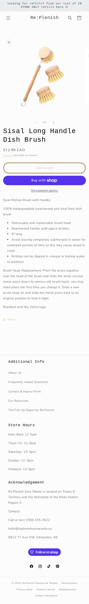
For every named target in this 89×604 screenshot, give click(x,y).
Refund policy (69, 583)
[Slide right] (53, 122)
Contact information (46, 595)
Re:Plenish (28, 583)
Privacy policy (24, 589)
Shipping (8, 155)
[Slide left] (35, 122)
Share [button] (11, 319)
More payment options (44, 190)
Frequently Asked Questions (28, 382)
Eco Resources (18, 401)
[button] (8, 17)
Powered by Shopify (46, 583)
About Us (15, 373)
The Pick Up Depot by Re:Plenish (31, 410)
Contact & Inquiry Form (24, 391)
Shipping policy (67, 589)
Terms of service (45, 589)
